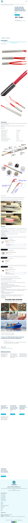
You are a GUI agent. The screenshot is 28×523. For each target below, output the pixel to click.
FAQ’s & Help (2, 506)
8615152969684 (6, 515)
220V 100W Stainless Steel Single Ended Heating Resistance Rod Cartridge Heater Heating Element (23, 407)
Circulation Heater (3, 499)
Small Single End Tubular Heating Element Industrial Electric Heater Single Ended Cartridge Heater (5, 470)
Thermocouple (3, 494)
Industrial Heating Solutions (5, 505)
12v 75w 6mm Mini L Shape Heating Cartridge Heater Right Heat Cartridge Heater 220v (4, 407)
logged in (6, 348)
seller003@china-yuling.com (8, 514)
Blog (1, 510)
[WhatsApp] (16, 522)
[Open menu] (26, 1)
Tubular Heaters (3, 495)
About (2, 509)
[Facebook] (12, 522)
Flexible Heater (3, 498)
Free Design (17, 14)
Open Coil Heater (3, 500)
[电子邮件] (14, 522)
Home (2, 504)
